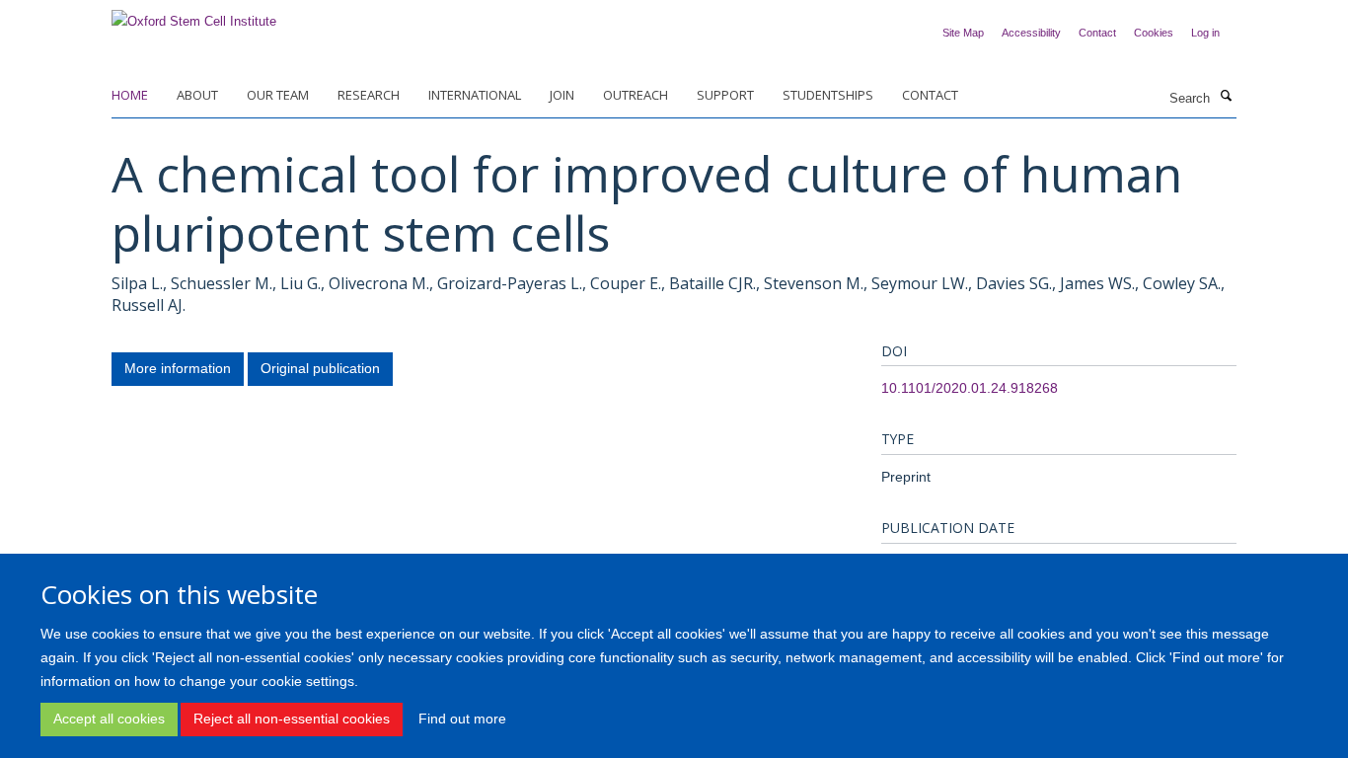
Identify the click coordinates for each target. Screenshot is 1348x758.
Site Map (963, 32)
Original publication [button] (320, 368)
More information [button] (177, 368)
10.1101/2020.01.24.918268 (969, 388)
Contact (1097, 32)
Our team (278, 95)
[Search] (1225, 97)
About (197, 95)
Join (562, 95)
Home (130, 95)
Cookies (1153, 32)
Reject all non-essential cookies (291, 718)
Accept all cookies (109, 718)
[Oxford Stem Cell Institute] (194, 15)
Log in (1205, 32)
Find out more (462, 718)
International (474, 95)
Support (725, 95)
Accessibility (1031, 32)
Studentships (828, 95)
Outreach (635, 95)
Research (368, 95)
